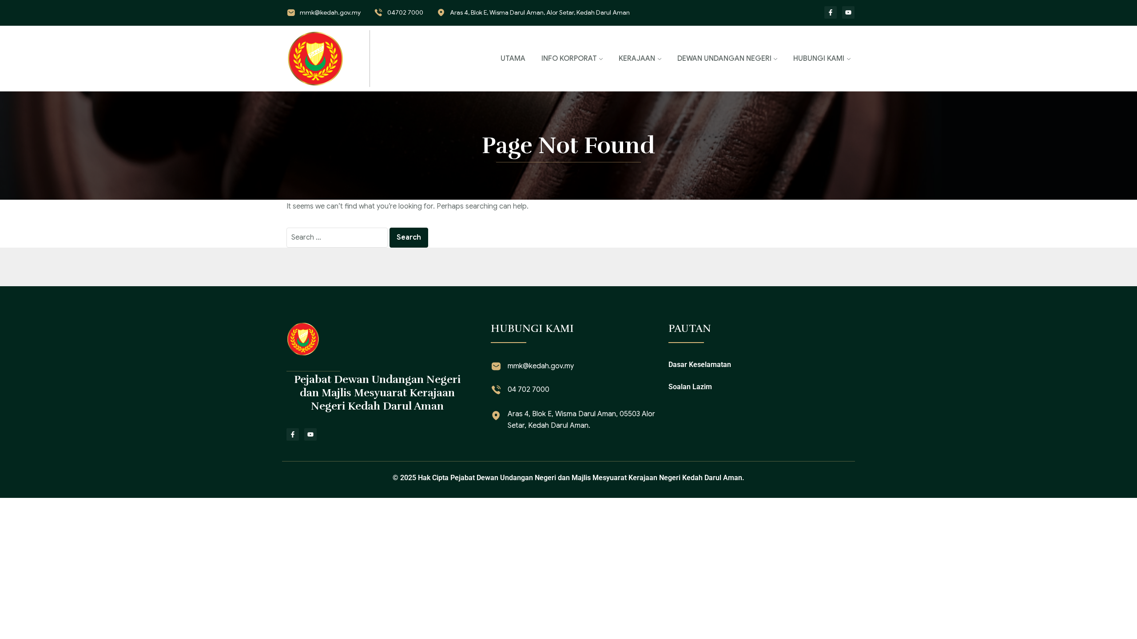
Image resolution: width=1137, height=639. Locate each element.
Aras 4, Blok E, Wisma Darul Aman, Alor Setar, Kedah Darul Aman (540, 12)
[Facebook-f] (830, 12)
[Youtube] (848, 12)
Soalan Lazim (690, 387)
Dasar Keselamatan (699, 364)
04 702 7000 (528, 389)
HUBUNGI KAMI (818, 58)
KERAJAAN (637, 58)
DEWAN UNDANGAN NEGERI (724, 58)
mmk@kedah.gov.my (330, 12)
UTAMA (513, 58)
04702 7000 (405, 12)
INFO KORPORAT (569, 58)
